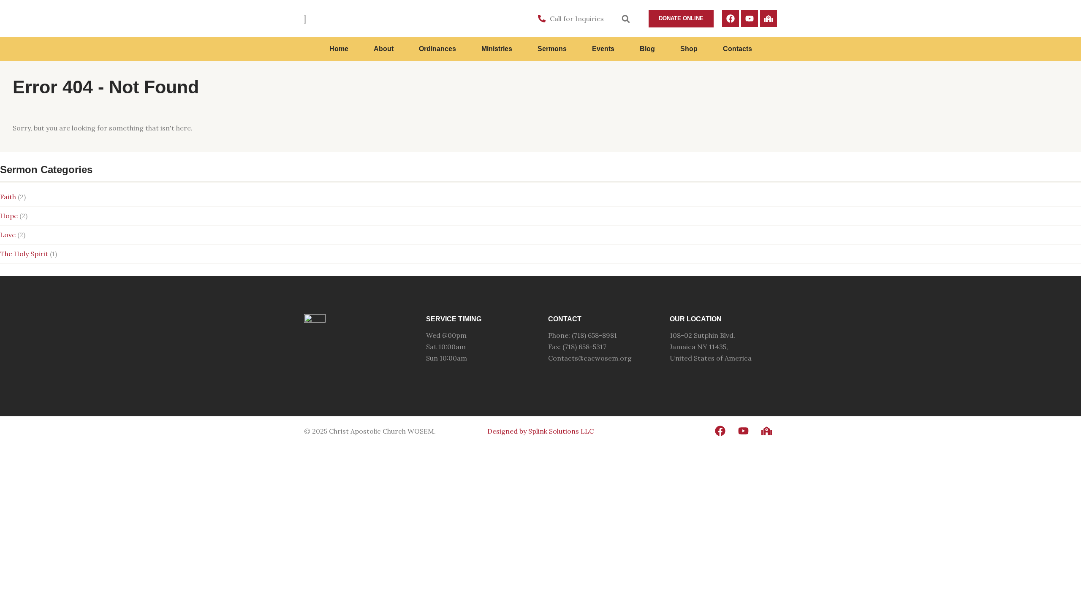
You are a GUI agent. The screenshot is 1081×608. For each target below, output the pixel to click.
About (384, 48)
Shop (689, 48)
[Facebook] (730, 18)
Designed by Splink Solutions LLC (540, 431)
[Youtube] (749, 18)
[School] (768, 18)
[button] (626, 19)
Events (603, 48)
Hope (9, 216)
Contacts (737, 48)
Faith (8, 197)
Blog (647, 48)
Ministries (496, 48)
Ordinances (437, 48)
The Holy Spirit (24, 254)
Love (8, 235)
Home (338, 48)
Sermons (552, 48)
